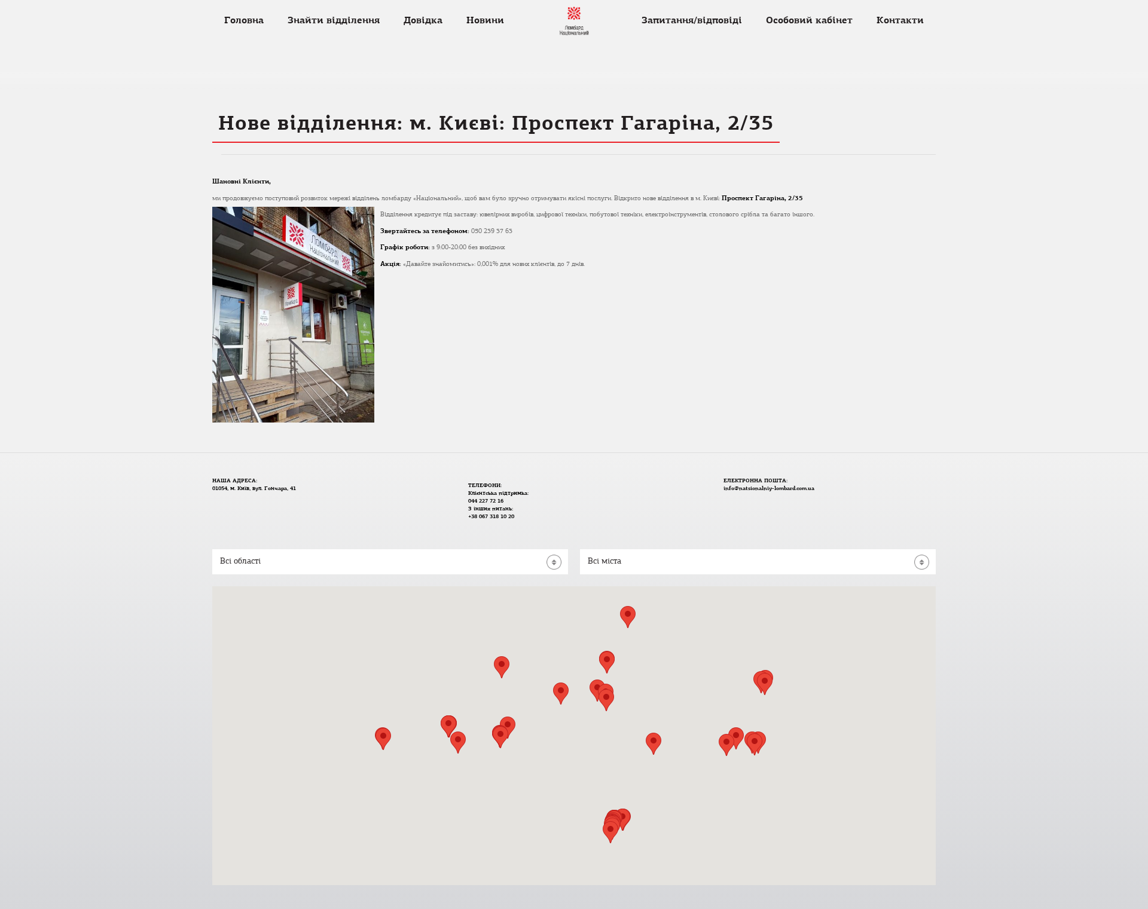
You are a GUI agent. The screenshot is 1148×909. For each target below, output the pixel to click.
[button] (606, 700)
